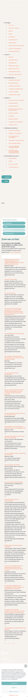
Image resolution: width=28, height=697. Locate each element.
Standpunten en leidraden (16, 122)
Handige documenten (15, 86)
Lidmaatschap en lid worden (16, 45)
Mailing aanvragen (14, 65)
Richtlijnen (11, 116)
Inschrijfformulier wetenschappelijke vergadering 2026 (14, 151)
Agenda (11, 57)
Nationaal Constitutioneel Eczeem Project (16, 109)
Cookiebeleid (12, 695)
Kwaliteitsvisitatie (13, 106)
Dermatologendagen (15, 143)
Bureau (10, 34)
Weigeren (14, 687)
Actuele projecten (14, 167)
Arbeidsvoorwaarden (14, 80)
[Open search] (3, 173)
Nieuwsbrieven (13, 63)
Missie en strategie (14, 28)
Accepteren (14, 683)
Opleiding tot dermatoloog (16, 140)
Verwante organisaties (15, 48)
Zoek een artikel (13, 164)
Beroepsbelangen (14, 83)
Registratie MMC (13, 119)
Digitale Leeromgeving (15, 133)
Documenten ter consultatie (16, 100)
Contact (13, 5)
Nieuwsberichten (13, 60)
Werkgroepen (12, 42)
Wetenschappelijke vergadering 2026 (14, 146)
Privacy (16, 695)
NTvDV (10, 161)
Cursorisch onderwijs (14, 130)
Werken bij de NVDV (14, 51)
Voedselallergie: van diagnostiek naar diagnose (15, 628)
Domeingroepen (13, 39)
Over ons (11, 25)
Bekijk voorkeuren (14, 691)
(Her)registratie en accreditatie (14, 136)
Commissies (12, 37)
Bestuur (11, 31)
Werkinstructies (13, 125)
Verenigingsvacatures (15, 71)
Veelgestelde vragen (14, 94)
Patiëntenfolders (13, 113)
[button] (26, 666)
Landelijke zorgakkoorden (16, 89)
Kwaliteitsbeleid (13, 103)
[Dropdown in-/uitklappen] (11, 23)
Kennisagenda (13, 158)
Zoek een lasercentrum (15, 74)
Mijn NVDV (8, 5)
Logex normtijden (13, 91)
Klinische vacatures (14, 68)
